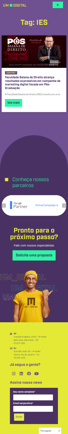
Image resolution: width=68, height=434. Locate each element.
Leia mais (13, 103)
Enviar (19, 416)
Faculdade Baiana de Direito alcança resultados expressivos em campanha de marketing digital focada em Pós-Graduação (32, 83)
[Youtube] (36, 374)
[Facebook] (29, 374)
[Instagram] (13, 374)
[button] (4, 205)
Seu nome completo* (24, 392)
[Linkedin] (21, 374)
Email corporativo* (23, 403)
